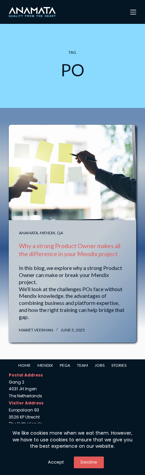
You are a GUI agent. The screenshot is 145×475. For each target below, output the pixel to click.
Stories (118, 365)
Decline (89, 462)
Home (24, 365)
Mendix (47, 232)
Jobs (100, 365)
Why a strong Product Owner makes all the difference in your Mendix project (69, 249)
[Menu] (133, 12)
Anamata (28, 232)
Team (82, 365)
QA (60, 232)
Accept (56, 462)
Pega (65, 365)
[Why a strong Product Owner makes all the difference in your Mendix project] (72, 172)
